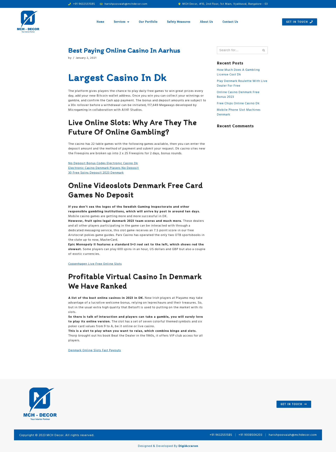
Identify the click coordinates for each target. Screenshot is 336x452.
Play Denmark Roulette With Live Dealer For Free (242, 83)
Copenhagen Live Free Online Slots (95, 264)
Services (119, 21)
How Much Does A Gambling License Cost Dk (238, 72)
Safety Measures (178, 21)
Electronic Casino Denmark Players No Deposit (103, 168)
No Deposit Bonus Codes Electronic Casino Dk (103, 163)
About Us (206, 21)
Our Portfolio (148, 21)
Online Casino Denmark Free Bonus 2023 (238, 95)
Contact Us (230, 21)
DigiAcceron (188, 446)
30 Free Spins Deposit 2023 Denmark (96, 172)
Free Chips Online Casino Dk (238, 103)
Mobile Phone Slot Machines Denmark (239, 112)
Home (100, 21)
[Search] (264, 50)
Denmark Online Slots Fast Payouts (94, 350)
